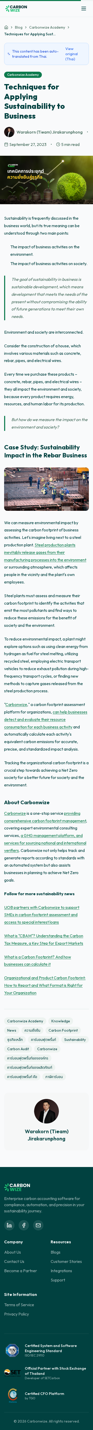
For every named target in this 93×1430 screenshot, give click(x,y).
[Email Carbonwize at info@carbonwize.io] (38, 1225)
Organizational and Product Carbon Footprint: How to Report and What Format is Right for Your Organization (45, 985)
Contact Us (14, 1261)
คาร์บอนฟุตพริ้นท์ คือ (22, 1076)
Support (58, 1280)
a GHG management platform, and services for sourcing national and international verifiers (45, 843)
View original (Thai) (71, 53)
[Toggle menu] (84, 8)
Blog (18, 27)
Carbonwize (16, 704)
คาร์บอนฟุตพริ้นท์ (43, 1039)
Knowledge (60, 1021)
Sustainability (75, 1039)
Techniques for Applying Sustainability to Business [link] (30, 34)
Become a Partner (20, 1270)
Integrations (61, 1270)
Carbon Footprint (63, 1030)
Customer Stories (66, 1261)
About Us (12, 1252)
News (11, 1030)
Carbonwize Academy (47, 27)
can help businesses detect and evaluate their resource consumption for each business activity (45, 719)
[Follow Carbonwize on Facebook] (24, 1225)
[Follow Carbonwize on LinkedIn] (9, 1225)
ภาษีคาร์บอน (54, 1076)
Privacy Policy (16, 1314)
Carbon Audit (18, 1049)
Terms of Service (19, 1304)
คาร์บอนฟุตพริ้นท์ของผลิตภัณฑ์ (29, 1067)
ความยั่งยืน (32, 1030)
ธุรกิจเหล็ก (15, 1039)
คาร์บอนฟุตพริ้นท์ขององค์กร (27, 1058)
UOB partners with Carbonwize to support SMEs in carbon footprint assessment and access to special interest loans (41, 915)
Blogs (55, 1252)
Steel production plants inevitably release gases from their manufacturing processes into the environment (45, 552)
